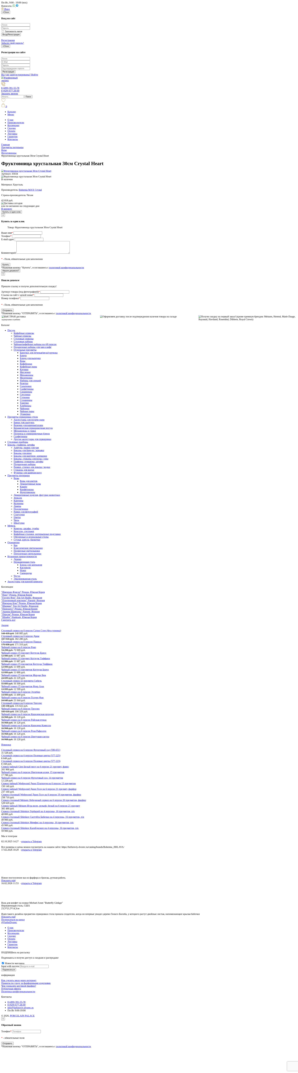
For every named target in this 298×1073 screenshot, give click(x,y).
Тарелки (24, 403)
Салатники (26, 386)
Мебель (11, 525)
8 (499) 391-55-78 (10, 88)
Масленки (25, 372)
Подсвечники (21, 509)
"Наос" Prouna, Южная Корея (16, 595)
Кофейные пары (28, 366)
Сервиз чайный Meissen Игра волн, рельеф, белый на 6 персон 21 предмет (40, 805)
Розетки (24, 383)
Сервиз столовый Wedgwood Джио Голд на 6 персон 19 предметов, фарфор (41, 794)
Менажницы (26, 375)
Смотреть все (8, 620)
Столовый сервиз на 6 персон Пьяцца (21, 641)
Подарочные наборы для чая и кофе (32, 347)
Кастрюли (25, 567)
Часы (16, 520)
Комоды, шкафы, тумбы (26, 528)
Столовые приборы (17, 442)
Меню (10, 114)
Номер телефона (10, 298)
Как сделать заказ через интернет (18, 980)
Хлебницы (25, 405)
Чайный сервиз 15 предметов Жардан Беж (23, 675)
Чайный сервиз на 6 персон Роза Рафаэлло (23, 731)
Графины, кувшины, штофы (28, 461)
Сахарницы (26, 391)
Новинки (6, 744)
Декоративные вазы (30, 484)
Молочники (26, 377)
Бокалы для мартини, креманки (30, 456)
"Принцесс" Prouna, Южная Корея (19, 609)
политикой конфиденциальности (66, 267)
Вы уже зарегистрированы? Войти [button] (19, 74)
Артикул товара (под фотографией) (20, 291)
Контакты (12, 139)
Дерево (17, 559)
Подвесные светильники (27, 551)
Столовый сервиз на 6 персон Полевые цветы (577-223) (30, 761)
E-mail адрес (7, 239)
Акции (5, 625)
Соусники (25, 394)
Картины (18, 500)
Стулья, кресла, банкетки (27, 539)
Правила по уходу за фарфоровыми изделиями (26, 983)
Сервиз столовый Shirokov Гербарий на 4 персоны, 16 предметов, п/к (38, 811)
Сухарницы (26, 400)
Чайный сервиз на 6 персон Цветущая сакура (25, 736)
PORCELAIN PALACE (22, 1015)
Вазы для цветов (28, 481)
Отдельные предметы (25, 350)
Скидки (11, 128)
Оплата (11, 131)
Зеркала (18, 497)
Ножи (23, 570)
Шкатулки (19, 523)
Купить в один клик (11, 212)
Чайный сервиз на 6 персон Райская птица (23, 720)
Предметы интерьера (18, 475)
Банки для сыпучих (24, 422)
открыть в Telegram (31, 841)
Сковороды (26, 573)
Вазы (22, 361)
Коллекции (13, 125)
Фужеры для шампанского (28, 472)
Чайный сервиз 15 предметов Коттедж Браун (25, 669)
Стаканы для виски (24, 470)
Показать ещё (8, 880)
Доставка (12, 133)
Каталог (11, 111)
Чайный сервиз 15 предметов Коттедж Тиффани (26, 664)
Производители (15, 122)
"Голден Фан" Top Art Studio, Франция (21, 597)
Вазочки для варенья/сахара (28, 425)
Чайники (24, 408)
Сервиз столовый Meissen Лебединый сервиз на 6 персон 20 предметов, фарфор (43, 800)
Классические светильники (28, 548)
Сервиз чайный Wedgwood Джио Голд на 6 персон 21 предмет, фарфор (38, 789)
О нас (10, 119)
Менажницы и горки (25, 431)
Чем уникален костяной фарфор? (18, 986)
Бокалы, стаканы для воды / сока (31, 458)
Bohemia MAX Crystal (30, 190)
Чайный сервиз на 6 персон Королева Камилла (26, 725)
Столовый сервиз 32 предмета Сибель (21, 680)
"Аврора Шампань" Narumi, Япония (20, 611)
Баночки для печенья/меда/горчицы (39, 352)
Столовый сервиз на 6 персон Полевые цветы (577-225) (30, 755)
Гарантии (12, 136)
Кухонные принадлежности (22, 556)
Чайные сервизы (22, 336)
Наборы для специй (30, 380)
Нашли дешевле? (10, 270)
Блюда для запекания (31, 564)
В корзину (6, 208)
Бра (15, 545)
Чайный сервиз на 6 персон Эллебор (20, 692)
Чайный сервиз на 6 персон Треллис (20, 708)
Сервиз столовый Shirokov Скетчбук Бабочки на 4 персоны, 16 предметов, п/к (42, 817)
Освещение (13, 542)
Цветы (17, 517)
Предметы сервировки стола (22, 417)
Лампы (17, 506)
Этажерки (25, 414)
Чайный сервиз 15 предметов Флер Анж (22, 686)
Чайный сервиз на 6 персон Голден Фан (22, 697)
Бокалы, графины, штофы (21, 444)
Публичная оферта (11, 988)
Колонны (18, 503)
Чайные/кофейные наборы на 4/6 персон (35, 344)
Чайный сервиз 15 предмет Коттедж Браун (23, 653)
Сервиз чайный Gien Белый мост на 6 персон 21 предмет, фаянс (35, 766)
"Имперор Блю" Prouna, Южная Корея (21, 603)
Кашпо (23, 486)
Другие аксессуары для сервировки (32, 439)
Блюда (23, 355)
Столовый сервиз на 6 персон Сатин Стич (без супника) (31, 630)
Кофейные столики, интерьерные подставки (37, 534)
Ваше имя (7, 233)
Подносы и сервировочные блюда (32, 433)
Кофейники (26, 364)
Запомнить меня (13, 31)
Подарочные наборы (25, 464)
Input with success (10, 966)
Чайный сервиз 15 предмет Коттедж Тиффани (25, 658)
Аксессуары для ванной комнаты (25, 581)
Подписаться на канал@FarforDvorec (13, 921)
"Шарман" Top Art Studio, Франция (19, 606)
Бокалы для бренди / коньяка (29, 450)
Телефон (6, 236)
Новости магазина (14, 963)
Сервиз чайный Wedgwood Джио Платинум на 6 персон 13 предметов (38, 783)
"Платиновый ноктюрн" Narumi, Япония (23, 600)
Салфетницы (27, 389)
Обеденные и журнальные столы (31, 537)
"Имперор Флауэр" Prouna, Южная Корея (23, 592)
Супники (25, 397)
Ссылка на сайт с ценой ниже (17, 295)
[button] (5, 9)
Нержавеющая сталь (24, 562)
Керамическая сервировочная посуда (33, 428)
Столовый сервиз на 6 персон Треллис (21, 703)
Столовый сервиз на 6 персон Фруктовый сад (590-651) (30, 750)
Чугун (17, 576)
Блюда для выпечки (30, 358)
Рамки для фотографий (26, 511)
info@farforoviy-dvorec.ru (20, 1007)
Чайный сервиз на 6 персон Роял (18, 647)
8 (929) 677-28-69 (10, 90)
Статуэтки (19, 514)
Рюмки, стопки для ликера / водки (32, 467)
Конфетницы (27, 489)
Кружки (24, 369)
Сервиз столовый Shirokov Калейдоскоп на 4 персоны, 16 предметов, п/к (40, 828)
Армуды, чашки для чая (26, 447)
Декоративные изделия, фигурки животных (37, 495)
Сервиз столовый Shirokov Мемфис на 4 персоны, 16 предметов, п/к (37, 822)
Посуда (11, 330)
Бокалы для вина (23, 453)
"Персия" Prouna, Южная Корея (18, 614)
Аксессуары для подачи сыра (29, 419)
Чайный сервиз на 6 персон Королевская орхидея (27, 714)
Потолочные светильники (27, 553)
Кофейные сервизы (24, 333)
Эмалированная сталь (25, 578)
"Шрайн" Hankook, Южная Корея (19, 617)
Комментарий (8, 253)
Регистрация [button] (8, 40)
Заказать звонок (9, 93)
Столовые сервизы (24, 338)
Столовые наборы (23, 341)
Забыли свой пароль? (12, 43)
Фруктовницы (27, 492)
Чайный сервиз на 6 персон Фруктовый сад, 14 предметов (32, 778)
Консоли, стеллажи (24, 531)
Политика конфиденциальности (18, 991)
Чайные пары (27, 411)
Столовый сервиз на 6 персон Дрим (20, 636)
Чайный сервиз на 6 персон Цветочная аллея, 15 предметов (32, 772)
